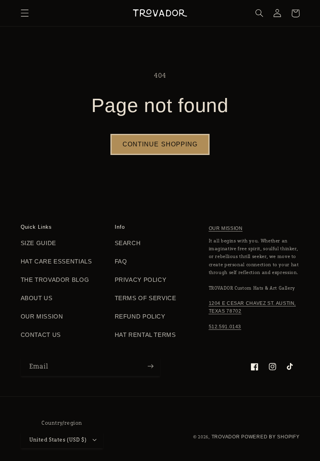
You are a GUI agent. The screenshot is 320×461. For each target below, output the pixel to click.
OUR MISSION (226, 228)
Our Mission (42, 316)
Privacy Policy (141, 280)
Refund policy (140, 316)
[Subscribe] (151, 366)
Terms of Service (145, 298)
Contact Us (41, 335)
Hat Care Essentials (56, 261)
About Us (37, 298)
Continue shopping (160, 144)
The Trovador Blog (55, 280)
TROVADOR (226, 436)
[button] (25, 13)
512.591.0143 (225, 326)
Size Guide (38, 243)
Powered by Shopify (270, 436)
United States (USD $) (58, 439)
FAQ (121, 261)
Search (128, 243)
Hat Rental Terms (145, 335)
